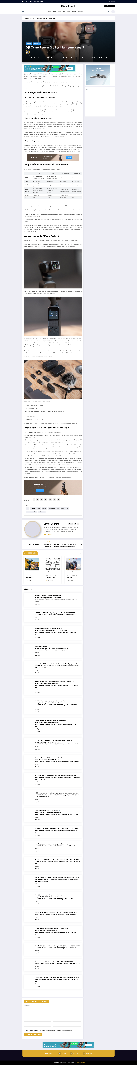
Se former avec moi (110, 6)
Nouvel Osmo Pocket (49, 58)
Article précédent (46, 542)
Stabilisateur (36, 43)
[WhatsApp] (54, 499)
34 (68, 574)
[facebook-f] (114, 1)
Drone (59, 11)
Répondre (37, 604)
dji (27, 58)
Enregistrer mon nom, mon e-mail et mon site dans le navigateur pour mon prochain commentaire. (49, 1030)
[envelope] (45, 499)
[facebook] (34, 499)
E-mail (54, 1020)
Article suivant (58, 542)
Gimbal (41, 58)
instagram (76, 1053)
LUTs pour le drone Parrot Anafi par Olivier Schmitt (35, 1)
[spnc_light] (113, 11)
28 (27, 574)
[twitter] (37, 499)
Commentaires (27, 1005)
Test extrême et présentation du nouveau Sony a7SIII (31, 576)
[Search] (109, 11)
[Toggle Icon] (23, 12)
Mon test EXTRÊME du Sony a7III (72, 576)
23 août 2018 (50, 580)
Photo (49, 11)
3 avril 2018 (70, 580)
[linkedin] (41, 499)
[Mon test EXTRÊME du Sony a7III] (73, 564)
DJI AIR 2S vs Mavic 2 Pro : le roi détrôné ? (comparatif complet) (65, 545)
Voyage (74, 11)
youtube (64, 1053)
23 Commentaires (86, 58)
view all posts (48, 534)
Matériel (80, 11)
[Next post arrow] (81, 544)
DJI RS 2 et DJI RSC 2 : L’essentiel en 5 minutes (39, 545)
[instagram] (112, 1)
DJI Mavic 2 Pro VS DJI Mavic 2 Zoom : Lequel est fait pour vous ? (51, 576)
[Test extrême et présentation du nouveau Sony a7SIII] (32, 564)
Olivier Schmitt (68, 5)
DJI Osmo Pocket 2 (34, 58)
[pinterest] (50, 499)
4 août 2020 (29, 580)
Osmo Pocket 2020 (67, 58)
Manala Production (81, 1062)
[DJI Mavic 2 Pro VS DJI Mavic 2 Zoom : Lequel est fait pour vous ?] (53, 564)
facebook (89, 1053)
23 (48, 574)
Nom (25, 1020)
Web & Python (66, 11)
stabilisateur (76, 58)
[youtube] (109, 1)
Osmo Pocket (59, 58)
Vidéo (54, 11)
